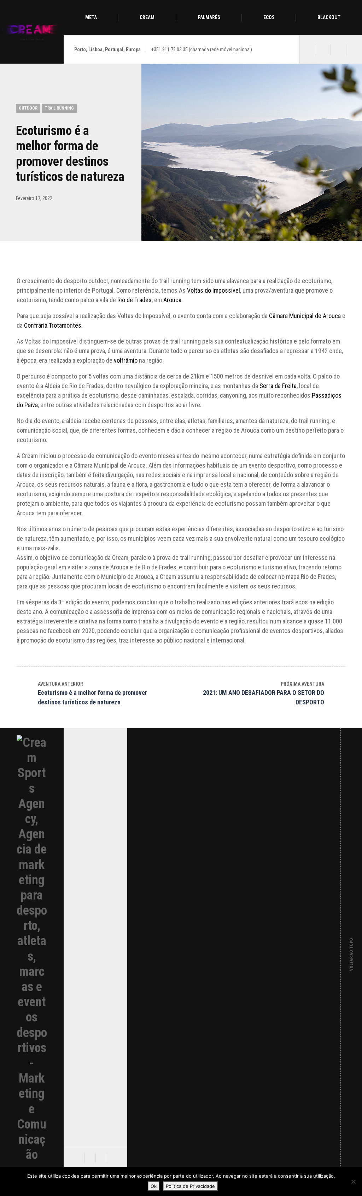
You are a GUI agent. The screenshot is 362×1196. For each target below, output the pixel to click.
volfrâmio (126, 360)
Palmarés (209, 17)
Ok (154, 1186)
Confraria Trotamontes (52, 325)
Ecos (269, 17)
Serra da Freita (277, 385)
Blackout (328, 17)
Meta (91, 17)
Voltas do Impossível (213, 290)
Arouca (172, 300)
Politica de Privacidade (190, 1186)
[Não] (353, 1181)
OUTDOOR (28, 108)
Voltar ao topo (351, 949)
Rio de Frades (134, 300)
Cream (147, 17)
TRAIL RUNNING (59, 108)
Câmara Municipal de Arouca (305, 315)
